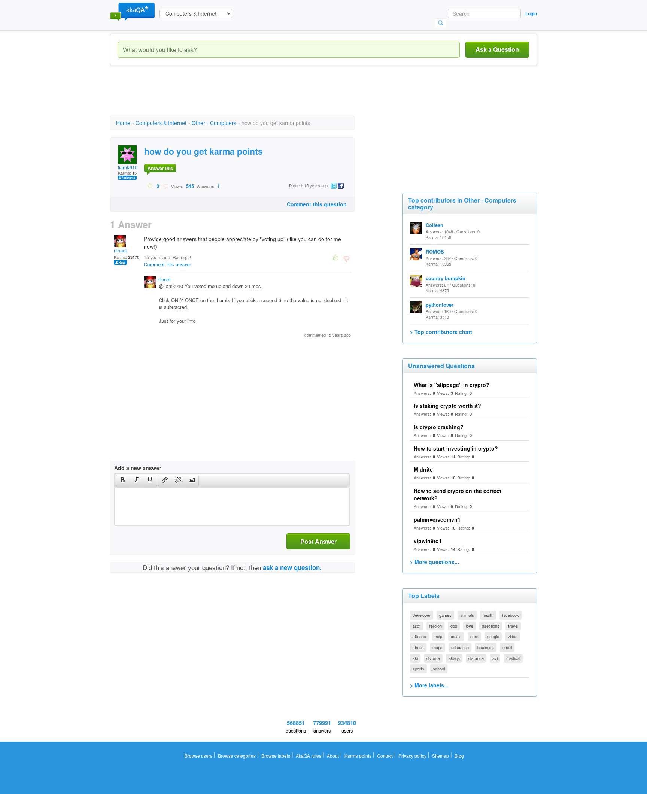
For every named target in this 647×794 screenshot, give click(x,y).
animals (467, 615)
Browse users (198, 755)
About (333, 755)
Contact (385, 755)
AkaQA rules (308, 755)
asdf (416, 626)
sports (418, 669)
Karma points (357, 755)
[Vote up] (150, 186)
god (453, 626)
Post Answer (318, 541)
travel (513, 626)
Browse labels (275, 755)
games (445, 615)
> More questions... (434, 562)
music (456, 636)
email (507, 647)
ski (415, 658)
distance (476, 658)
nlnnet (120, 250)
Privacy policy (412, 755)
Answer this (160, 168)
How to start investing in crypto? (456, 448)
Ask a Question (497, 49)
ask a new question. (292, 567)
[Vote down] (165, 186)
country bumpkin (445, 278)
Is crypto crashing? (439, 427)
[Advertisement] (246, 97)
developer (422, 615)
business (485, 647)
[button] (123, 480)
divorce (433, 658)
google (493, 636)
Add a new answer (137, 468)
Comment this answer (167, 264)
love (469, 626)
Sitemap (440, 755)
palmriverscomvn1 (437, 519)
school (439, 669)
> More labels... (429, 685)
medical (513, 658)
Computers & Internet (161, 123)
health (488, 615)
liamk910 (127, 167)
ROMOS (435, 251)
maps (437, 647)
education (460, 647)
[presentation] (123, 480)
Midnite (423, 469)
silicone (419, 636)
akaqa (454, 658)
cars (474, 636)
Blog (459, 755)
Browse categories (237, 755)
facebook (510, 615)
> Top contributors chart (441, 332)
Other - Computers (214, 123)
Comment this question (317, 204)
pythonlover (439, 304)
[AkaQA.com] (132, 11)
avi (495, 658)
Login (531, 13)
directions (490, 626)
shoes (418, 647)
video (512, 636)
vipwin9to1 (428, 541)
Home (123, 123)
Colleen (434, 224)
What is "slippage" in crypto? (451, 384)
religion (435, 626)
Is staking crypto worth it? (447, 405)
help (438, 636)
